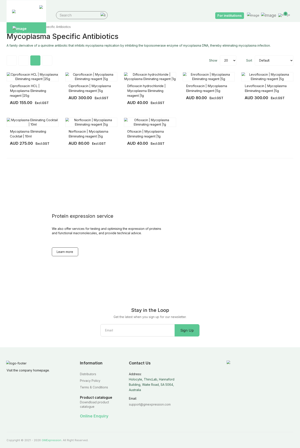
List (47, 60)
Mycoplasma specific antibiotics (47, 27)
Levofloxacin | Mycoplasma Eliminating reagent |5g (266, 88)
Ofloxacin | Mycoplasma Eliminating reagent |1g (145, 133)
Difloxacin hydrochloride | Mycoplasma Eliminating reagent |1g (146, 91)
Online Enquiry (94, 416)
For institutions (229, 15)
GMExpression (51, 440)
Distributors (88, 374)
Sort (249, 60)
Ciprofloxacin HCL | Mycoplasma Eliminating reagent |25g (28, 91)
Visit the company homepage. (28, 370)
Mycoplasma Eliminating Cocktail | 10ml (28, 133)
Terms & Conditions (94, 387)
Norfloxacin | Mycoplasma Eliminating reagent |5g (88, 133)
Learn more (65, 252)
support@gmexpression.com (150, 404)
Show (213, 60)
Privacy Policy (90, 380)
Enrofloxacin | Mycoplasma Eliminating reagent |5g (206, 88)
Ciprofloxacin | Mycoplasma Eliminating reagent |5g (90, 88)
